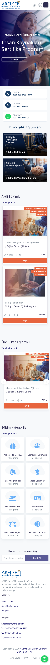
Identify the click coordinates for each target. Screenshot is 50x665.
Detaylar (14, 66)
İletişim (5, 610)
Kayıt (25, 260)
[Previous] (4, 381)
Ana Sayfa (15, 657)
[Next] (46, 381)
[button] (34, 5)
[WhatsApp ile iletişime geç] (44, 658)
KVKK (26, 657)
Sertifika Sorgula (10, 606)
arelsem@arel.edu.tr (14, 623)
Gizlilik (36, 657)
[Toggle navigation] (45, 4)
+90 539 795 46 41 (12, 637)
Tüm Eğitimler (8, 202)
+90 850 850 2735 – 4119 (15, 628)
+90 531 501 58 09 (12, 632)
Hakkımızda (7, 601)
